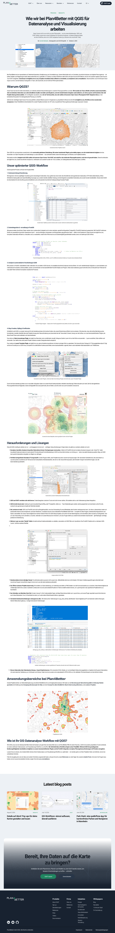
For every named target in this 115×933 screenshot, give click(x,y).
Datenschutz (89, 930)
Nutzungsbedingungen (102, 930)
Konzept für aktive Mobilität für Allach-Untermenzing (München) (65, 685)
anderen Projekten (91, 685)
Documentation (56, 918)
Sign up (54, 905)
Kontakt (69, 907)
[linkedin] (8, 922)
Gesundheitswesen (83, 912)
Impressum (79, 930)
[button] (30, 3)
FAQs (53, 913)
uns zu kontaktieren (44, 759)
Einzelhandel (81, 909)
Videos (54, 915)
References (69, 905)
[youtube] (12, 922)
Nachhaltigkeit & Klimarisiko (82, 906)
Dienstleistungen (56, 907)
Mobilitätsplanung (82, 918)
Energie (80, 902)
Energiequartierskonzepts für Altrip (32, 685)
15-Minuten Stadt (97, 907)
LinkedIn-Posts (87, 757)
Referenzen (65, 757)
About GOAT (55, 902)
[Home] (5, 3)
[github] (17, 922)
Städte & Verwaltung (81, 921)
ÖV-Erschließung (97, 910)
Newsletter (96, 905)
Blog (94, 902)
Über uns (69, 902)
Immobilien (81, 915)
